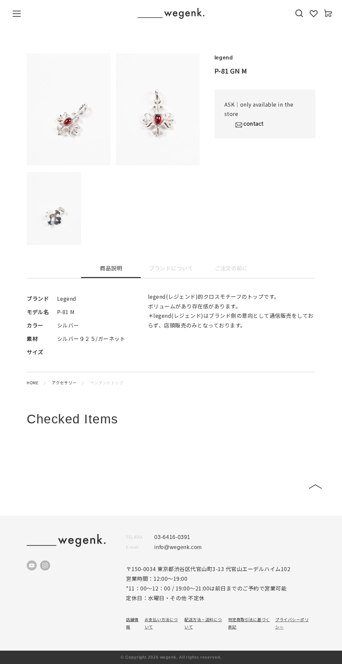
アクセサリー (64, 382)
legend (223, 57)
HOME (32, 382)
